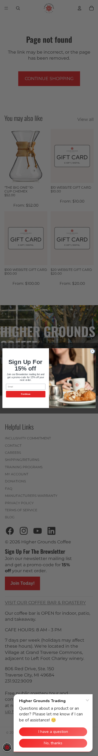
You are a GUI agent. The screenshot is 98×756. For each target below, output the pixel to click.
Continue (25, 394)
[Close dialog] (92, 351)
